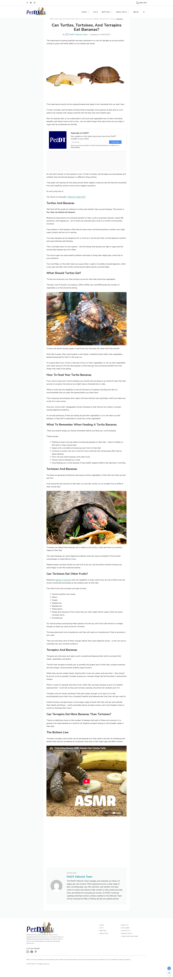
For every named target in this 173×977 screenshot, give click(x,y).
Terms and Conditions (130, 936)
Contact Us (126, 930)
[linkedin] (27, 2)
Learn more (120, 19)
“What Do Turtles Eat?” (76, 197)
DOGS (84, 12)
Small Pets (121, 12)
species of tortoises (63, 580)
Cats (95, 12)
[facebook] (31, 2)
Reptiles (106, 12)
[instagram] (34, 2)
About (136, 12)
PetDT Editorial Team (78, 34)
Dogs (102, 925)
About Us (125, 925)
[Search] (144, 12)
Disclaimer (125, 928)
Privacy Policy (127, 933)
